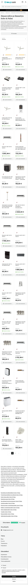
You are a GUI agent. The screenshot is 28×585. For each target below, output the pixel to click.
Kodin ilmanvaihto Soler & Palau (8, 497)
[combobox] (14, 6)
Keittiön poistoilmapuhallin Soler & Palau (10, 507)
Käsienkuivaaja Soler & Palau (8, 499)
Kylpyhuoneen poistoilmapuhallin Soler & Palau (12, 505)
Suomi (4, 565)
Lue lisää (4, 572)
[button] (9, 54)
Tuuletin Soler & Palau (6, 511)
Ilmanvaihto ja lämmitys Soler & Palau (18, 12)
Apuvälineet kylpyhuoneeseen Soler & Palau (11, 501)
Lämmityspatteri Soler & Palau (8, 503)
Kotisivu (2, 12)
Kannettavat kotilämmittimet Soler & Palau (10, 492)
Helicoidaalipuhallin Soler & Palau (9, 509)
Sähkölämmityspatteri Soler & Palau (9, 516)
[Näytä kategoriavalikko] (2, 2)
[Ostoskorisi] (22, 2)
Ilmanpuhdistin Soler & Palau (7, 514)
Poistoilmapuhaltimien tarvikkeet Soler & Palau (12, 494)
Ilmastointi (8, 12)
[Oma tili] (25, 2)
